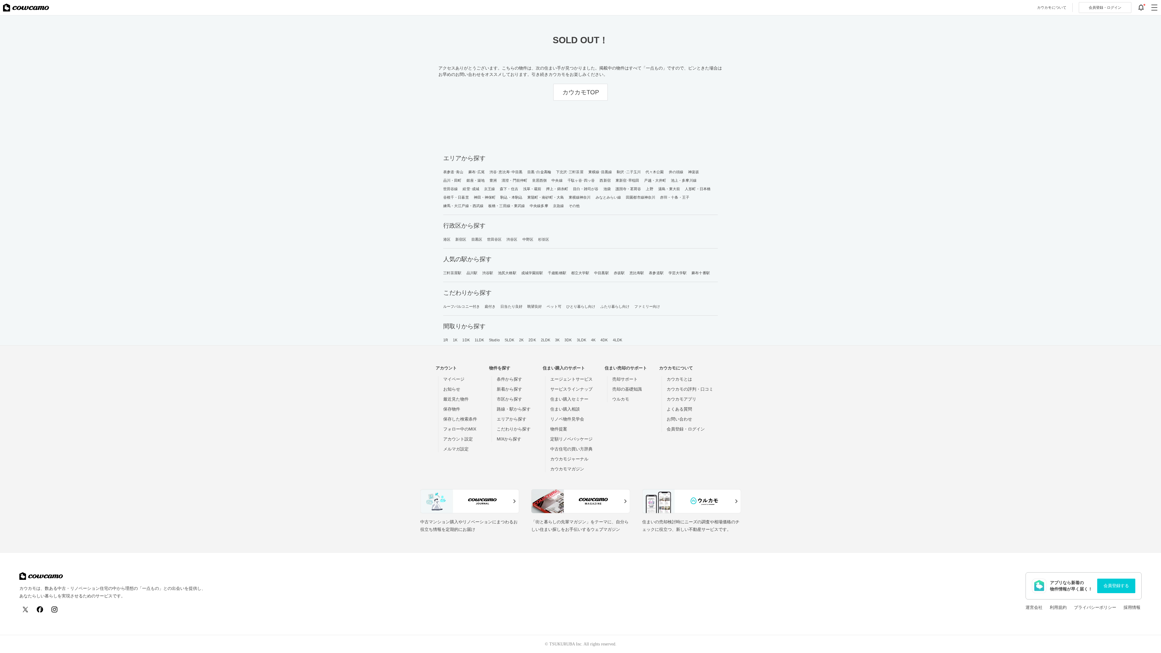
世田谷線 (450, 189)
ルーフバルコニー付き (461, 306)
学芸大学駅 (677, 273)
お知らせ (451, 389)
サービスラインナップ (571, 389)
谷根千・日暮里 (456, 197)
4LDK (617, 340)
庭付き (490, 306)
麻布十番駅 (700, 273)
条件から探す (509, 379)
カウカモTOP (580, 92)
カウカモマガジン (567, 468)
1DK (466, 340)
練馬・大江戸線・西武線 (463, 206)
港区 (446, 239)
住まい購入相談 (565, 409)
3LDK (581, 340)
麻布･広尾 (476, 172)
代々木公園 (655, 172)
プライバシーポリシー (1095, 607)
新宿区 (460, 239)
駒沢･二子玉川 (629, 172)
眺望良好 (534, 306)
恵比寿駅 (636, 273)
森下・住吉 (509, 189)
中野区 (527, 239)
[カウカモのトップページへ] (26, 7)
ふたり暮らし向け (615, 306)
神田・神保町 (485, 197)
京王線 (489, 189)
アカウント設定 (458, 439)
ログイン (1105, 7)
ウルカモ (620, 399)
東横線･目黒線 (600, 172)
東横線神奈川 (580, 197)
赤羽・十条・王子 (674, 197)
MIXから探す (509, 439)
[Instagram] (54, 609)
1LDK (479, 340)
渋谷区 (511, 239)
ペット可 (554, 306)
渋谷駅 (487, 273)
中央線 (556, 180)
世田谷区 (494, 239)
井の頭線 (676, 172)
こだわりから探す (514, 429)
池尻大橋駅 (507, 273)
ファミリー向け (647, 306)
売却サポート (625, 379)
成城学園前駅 (532, 273)
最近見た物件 (456, 399)
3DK (568, 340)
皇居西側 (539, 180)
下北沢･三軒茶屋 (570, 172)
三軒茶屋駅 (452, 273)
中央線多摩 (539, 206)
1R (445, 340)
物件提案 (558, 429)
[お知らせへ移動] (1141, 7)
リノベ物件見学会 (567, 419)
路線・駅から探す (514, 409)
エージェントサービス (571, 379)
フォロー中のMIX (459, 429)
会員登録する (1116, 585)
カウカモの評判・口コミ (690, 389)
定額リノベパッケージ (571, 439)
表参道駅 (656, 273)
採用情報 (1132, 607)
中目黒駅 (601, 273)
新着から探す (509, 389)
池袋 (607, 189)
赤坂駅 (619, 273)
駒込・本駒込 (511, 197)
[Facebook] (40, 609)
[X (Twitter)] (25, 609)
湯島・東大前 (669, 189)
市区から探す (509, 399)
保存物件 (451, 409)
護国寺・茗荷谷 (628, 189)
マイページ (453, 379)
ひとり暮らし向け (581, 306)
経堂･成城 (471, 189)
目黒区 (476, 239)
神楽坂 (693, 172)
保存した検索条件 (460, 419)
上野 (649, 189)
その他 (574, 206)
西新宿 (605, 180)
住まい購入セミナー (569, 399)
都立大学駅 (580, 273)
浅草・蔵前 (532, 189)
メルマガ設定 (456, 449)
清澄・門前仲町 (514, 180)
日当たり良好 (511, 306)
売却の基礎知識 (627, 389)
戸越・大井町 (655, 180)
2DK (532, 340)
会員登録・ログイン (686, 429)
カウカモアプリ (681, 399)
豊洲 (493, 180)
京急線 (558, 206)
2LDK (545, 340)
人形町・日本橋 (698, 189)
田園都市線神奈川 (640, 197)
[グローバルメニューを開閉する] (1154, 7)
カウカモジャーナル (569, 458)
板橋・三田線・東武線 (506, 206)
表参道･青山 (453, 172)
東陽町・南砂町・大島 (545, 197)
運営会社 (1034, 607)
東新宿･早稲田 (627, 180)
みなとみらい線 (608, 197)
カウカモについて (1051, 7)
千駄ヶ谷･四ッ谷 (581, 180)
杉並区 (543, 239)
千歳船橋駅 (557, 273)
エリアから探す (511, 419)
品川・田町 (452, 180)
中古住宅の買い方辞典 (571, 449)
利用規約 (1058, 607)
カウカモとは (679, 379)
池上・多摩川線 (684, 180)
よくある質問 (679, 409)
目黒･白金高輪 (539, 172)
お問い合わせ (679, 419)
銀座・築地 (476, 180)
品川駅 (472, 273)
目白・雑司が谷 (586, 189)
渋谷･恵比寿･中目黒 (505, 172)
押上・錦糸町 (557, 189)
